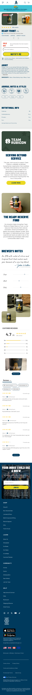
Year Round (5, 35)
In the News (6, 553)
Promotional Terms (8, 672)
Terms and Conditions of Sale (10, 668)
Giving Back (6, 542)
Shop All (5, 507)
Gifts (4, 525)
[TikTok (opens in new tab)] (19, 613)
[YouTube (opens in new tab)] (15, 613)
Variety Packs (21, 35)
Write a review (16, 373)
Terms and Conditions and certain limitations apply (16, 10)
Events (5, 571)
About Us (5, 539)
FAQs (4, 596)
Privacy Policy (15, 663)
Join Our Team (6, 582)
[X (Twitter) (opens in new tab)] (12, 613)
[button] (4, 2)
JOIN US (16, 487)
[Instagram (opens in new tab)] (4, 613)
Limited (13, 35)
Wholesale (5, 653)
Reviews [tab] (7, 380)
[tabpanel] (16, 421)
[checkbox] (16, 389)
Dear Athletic (6, 578)
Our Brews (5, 546)
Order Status (6, 607)
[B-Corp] (6, 624)
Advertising (18, 672)
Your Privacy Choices (11, 677)
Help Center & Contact (9, 592)
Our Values (5, 550)
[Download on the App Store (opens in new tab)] (16, 630)
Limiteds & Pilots (7, 514)
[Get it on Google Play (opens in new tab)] (16, 635)
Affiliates (12, 653)
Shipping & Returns (8, 603)
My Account (6, 599)
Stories (5, 567)
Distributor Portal (19, 653)
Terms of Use (6, 663)
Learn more (16, 183)
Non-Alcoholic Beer (8, 510)
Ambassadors (6, 574)
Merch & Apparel (7, 521)
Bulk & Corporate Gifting (9, 518)
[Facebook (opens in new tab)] (8, 613)
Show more (16, 455)
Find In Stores (6, 528)
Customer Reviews (7, 557)
